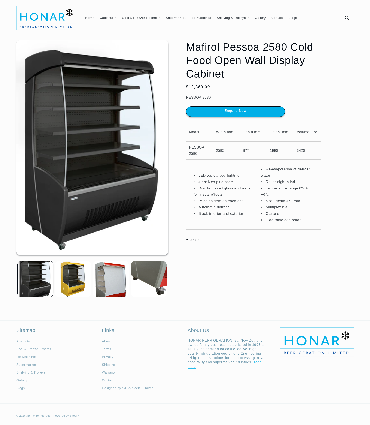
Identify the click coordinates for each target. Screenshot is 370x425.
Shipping (108, 364)
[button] (108, 18)
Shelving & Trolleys (31, 372)
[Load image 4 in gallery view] (149, 279)
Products (23, 341)
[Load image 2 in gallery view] (73, 279)
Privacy (107, 357)
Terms (106, 349)
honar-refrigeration (39, 415)
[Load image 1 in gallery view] (35, 279)
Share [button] (194, 240)
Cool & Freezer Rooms (34, 349)
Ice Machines (26, 357)
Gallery (21, 380)
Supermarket (26, 364)
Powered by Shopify (66, 415)
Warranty (109, 372)
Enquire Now (235, 111)
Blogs (20, 388)
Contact (108, 380)
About (106, 341)
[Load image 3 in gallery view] (111, 279)
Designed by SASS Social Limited (128, 388)
